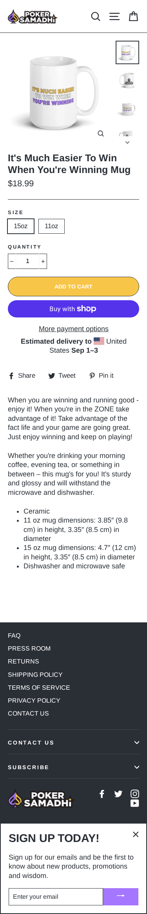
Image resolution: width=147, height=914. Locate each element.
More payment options (74, 329)
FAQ (14, 635)
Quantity (25, 247)
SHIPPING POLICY (35, 674)
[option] (59, 92)
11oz (51, 226)
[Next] (127, 140)
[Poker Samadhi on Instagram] (135, 793)
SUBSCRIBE (28, 767)
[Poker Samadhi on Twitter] (118, 793)
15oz (21, 226)
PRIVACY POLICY (34, 700)
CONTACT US (28, 713)
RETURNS (23, 661)
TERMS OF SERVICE (39, 687)
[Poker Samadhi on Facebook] (102, 793)
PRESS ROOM (29, 648)
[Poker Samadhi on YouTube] (135, 802)
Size (16, 212)
